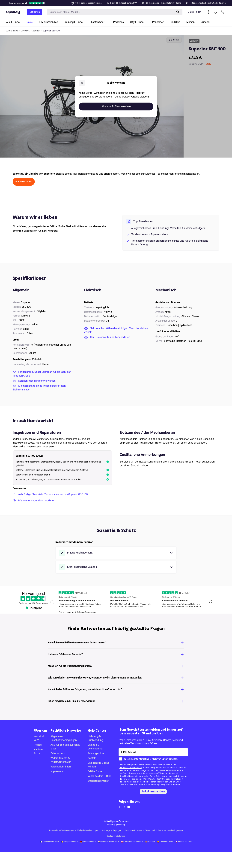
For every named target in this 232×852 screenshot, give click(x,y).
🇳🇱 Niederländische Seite (108, 842)
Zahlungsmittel (96, 753)
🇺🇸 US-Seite (150, 842)
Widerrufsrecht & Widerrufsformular (61, 760)
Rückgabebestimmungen (87, 830)
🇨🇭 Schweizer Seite (183, 842)
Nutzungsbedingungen (111, 830)
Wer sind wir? (39, 738)
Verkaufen (35, 12)
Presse (38, 745)
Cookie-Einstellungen (116, 836)
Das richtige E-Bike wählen (98, 765)
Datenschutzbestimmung (130, 768)
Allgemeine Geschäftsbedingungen (64, 738)
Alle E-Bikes (12, 31)
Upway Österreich (120, 821)
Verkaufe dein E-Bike (99, 776)
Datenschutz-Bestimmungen (61, 830)
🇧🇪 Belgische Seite (69, 842)
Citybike (25, 31)
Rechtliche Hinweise (133, 830)
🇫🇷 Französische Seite (49, 842)
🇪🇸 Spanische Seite (165, 842)
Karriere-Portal (39, 752)
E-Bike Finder (194, 12)
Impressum (57, 771)
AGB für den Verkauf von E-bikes (66, 747)
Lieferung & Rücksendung (95, 738)
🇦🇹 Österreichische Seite (132, 842)
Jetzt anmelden (153, 791)
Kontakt (92, 758)
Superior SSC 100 (51, 31)
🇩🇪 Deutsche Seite (88, 842)
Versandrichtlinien (61, 767)
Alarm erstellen (23, 181)
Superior (35, 31)
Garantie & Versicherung (95, 747)
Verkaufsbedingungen (173, 830)
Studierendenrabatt (98, 781)
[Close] (118, 2)
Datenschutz (58, 753)
